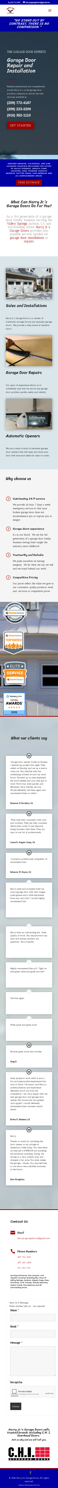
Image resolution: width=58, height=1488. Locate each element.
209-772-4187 (24, 1257)
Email (14, 1326)
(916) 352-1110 (19, 115)
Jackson (16, 171)
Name (14, 1310)
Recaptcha (16, 1382)
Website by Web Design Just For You (29, 1485)
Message (16, 1342)
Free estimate (29, 182)
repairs (29, 241)
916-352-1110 (23, 1268)
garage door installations (27, 238)
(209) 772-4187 (19, 103)
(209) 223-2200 (19, 109)
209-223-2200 (24, 1262)
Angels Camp (39, 168)
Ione (24, 171)
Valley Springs (22, 168)
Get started (20, 125)
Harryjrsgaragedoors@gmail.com (33, 1238)
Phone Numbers (27, 1251)
